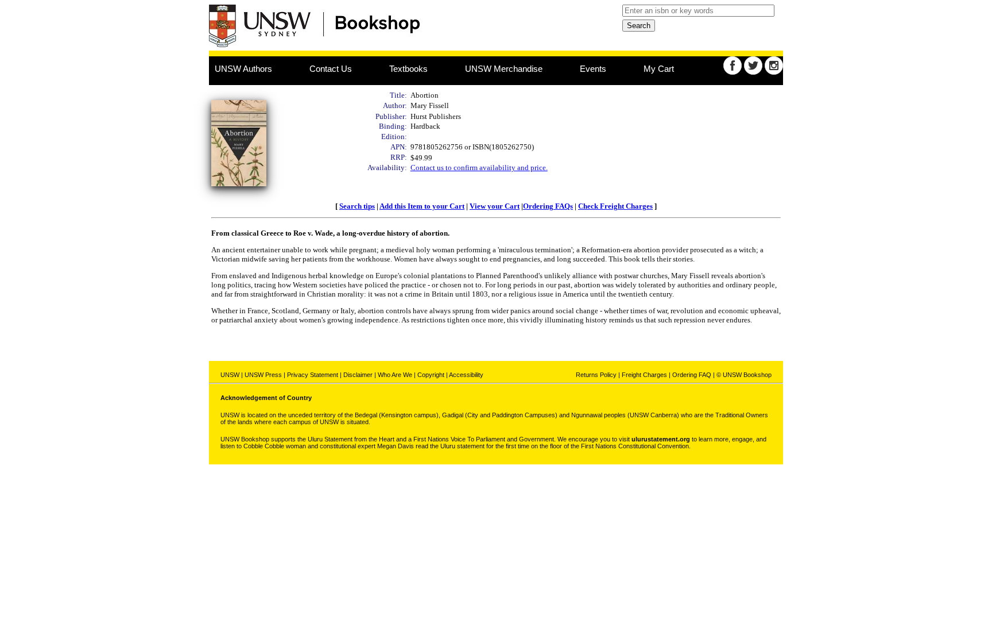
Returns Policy (596, 374)
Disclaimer (358, 374)
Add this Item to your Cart (421, 206)
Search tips (357, 206)
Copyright (430, 374)
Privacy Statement (312, 374)
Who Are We (395, 374)
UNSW (229, 374)
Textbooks (408, 69)
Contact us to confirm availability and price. (479, 167)
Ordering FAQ (691, 374)
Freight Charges (644, 374)
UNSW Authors (243, 69)
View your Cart (495, 206)
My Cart (659, 69)
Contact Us (330, 69)
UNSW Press (263, 374)
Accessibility (466, 374)
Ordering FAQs (548, 206)
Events (593, 69)
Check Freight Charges (615, 206)
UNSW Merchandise (503, 69)
